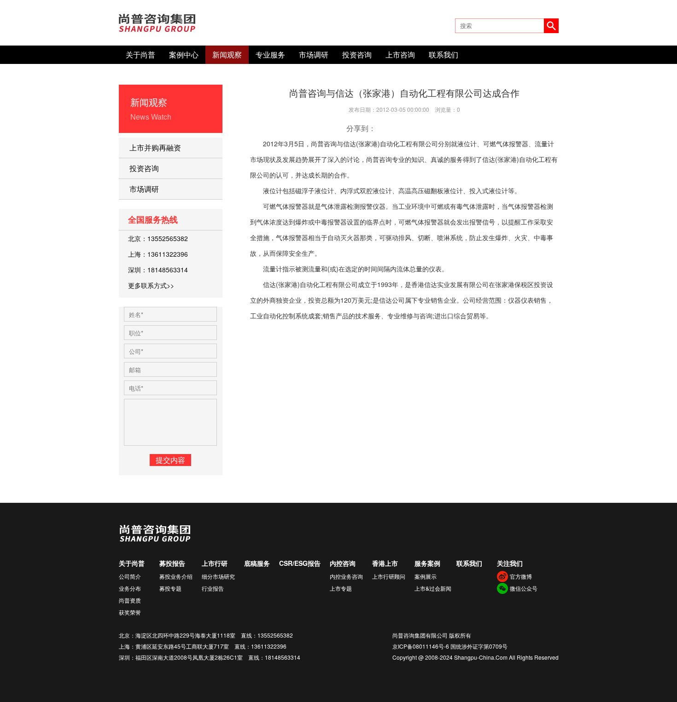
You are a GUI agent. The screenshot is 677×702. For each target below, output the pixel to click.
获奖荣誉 (130, 612)
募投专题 (170, 588)
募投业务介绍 (176, 576)
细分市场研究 (218, 576)
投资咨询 (357, 54)
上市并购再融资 (155, 147)
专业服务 (270, 54)
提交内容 (170, 460)
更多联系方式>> (151, 285)
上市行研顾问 (388, 576)
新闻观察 (227, 54)
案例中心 (183, 54)
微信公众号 (523, 588)
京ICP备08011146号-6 (420, 646)
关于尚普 (140, 54)
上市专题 (341, 588)
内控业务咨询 (346, 576)
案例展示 (425, 576)
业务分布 (130, 588)
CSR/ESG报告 (300, 563)
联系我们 (443, 54)
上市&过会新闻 (432, 588)
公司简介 (130, 576)
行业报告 (213, 588)
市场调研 (313, 54)
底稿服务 (257, 563)
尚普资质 (130, 600)
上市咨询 (400, 54)
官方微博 (521, 576)
